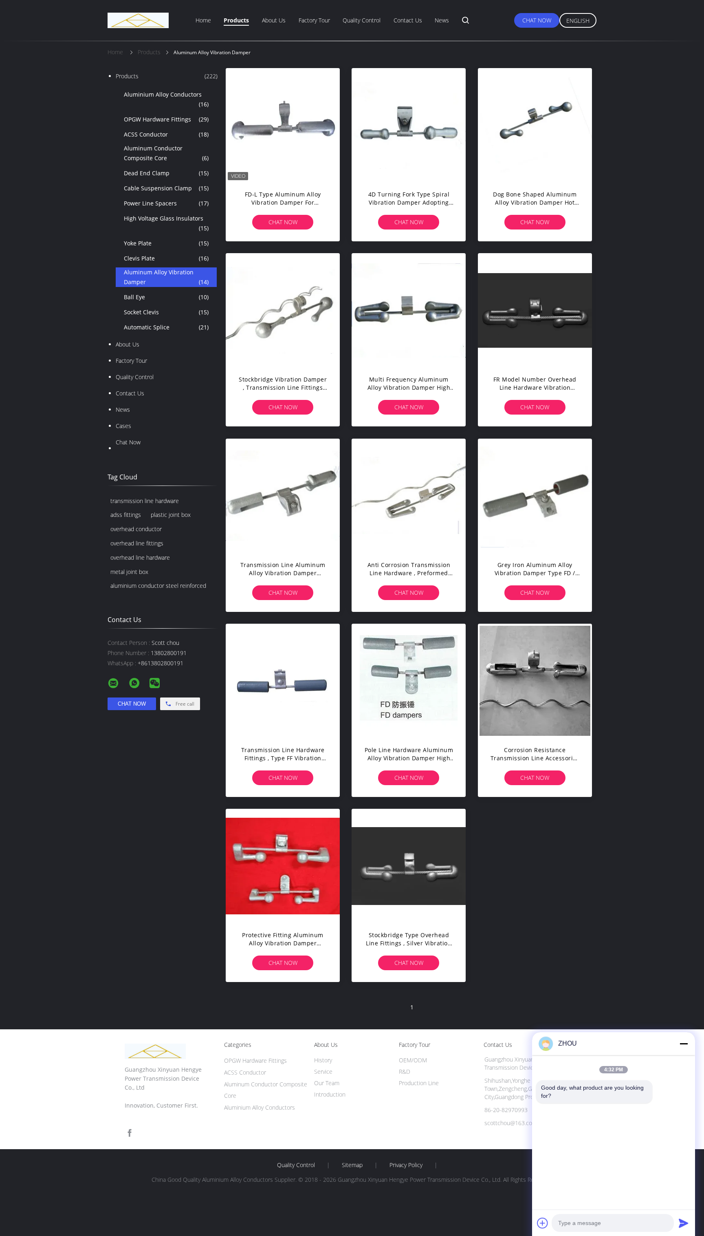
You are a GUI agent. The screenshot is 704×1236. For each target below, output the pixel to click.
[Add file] (542, 1223)
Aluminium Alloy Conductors (166, 99)
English (578, 20)
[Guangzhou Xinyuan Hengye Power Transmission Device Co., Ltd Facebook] (129, 1133)
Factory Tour (314, 20)
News (442, 20)
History (323, 1060)
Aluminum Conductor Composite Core (166, 153)
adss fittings (125, 515)
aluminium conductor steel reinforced (158, 585)
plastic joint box (171, 515)
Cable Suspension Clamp (166, 188)
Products (236, 20)
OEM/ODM (413, 1060)
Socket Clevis (166, 312)
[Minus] (684, 1043)
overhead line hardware (140, 557)
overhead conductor (136, 529)
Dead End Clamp (166, 173)
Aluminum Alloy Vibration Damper (166, 277)
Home (203, 20)
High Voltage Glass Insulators (166, 223)
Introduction (329, 1094)
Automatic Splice (166, 327)
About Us (274, 20)
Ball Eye (166, 297)
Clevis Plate (166, 258)
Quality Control (362, 20)
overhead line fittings (136, 543)
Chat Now (536, 20)
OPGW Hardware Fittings (166, 119)
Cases (123, 426)
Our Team (326, 1083)
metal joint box (129, 572)
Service (323, 1071)
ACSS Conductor (166, 134)
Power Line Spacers (166, 203)
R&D (404, 1071)
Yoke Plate (166, 243)
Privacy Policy (405, 1165)
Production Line (419, 1083)
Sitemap (352, 1165)
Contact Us (408, 20)
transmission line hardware (144, 501)
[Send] (683, 1223)
